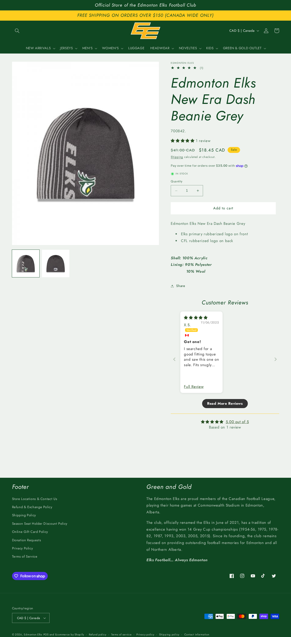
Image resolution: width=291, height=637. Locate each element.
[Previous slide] (174, 359)
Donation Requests (26, 540)
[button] (17, 30)
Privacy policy (145, 634)
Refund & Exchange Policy (32, 507)
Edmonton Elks (33, 634)
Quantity (176, 181)
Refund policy (97, 634)
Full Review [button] (193, 386)
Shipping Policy (24, 515)
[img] (196, 317)
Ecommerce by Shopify (69, 634)
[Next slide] (275, 359)
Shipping (177, 157)
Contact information (196, 634)
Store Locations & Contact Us (34, 498)
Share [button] (180, 285)
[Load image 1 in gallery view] (26, 263)
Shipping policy (169, 634)
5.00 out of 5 (237, 421)
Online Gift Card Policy (30, 531)
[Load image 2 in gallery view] (55, 263)
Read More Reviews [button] (225, 403)
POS (46, 634)
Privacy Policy (22, 548)
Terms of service (121, 634)
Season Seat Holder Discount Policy (39, 523)
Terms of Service (25, 556)
